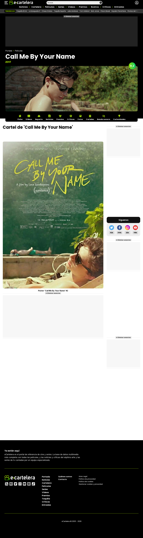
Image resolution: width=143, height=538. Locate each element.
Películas (49, 6)
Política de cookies (86, 481)
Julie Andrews (72, 11)
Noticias (23, 6)
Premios (83, 6)
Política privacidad (87, 479)
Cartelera (36, 6)
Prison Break (105, 11)
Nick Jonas (95, 11)
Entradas (119, 6)
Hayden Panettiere (118, 11)
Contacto (62, 479)
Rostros (95, 6)
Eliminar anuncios (72, 16)
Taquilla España (60, 11)
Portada (8, 51)
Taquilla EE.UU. (22, 11)
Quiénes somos (65, 476)
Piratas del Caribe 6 (135, 11)
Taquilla (46, 498)
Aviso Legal (83, 476)
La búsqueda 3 (34, 11)
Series (61, 6)
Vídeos (71, 6)
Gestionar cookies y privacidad (91, 484)
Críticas (106, 6)
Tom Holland (84, 11)
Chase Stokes (47, 11)
